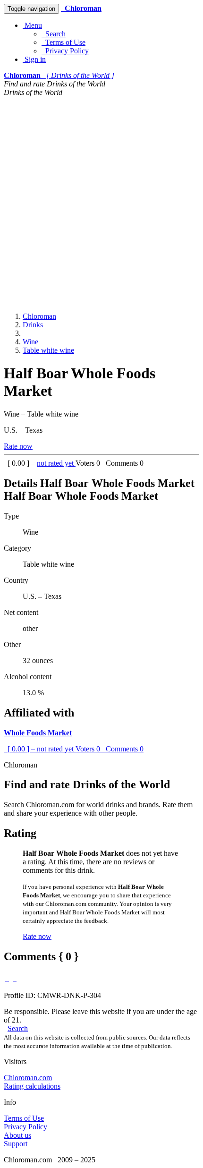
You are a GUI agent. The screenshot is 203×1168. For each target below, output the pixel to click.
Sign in (34, 59)
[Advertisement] (101, 203)
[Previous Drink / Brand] (7, 978)
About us (17, 1135)
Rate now (18, 446)
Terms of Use (63, 42)
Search (54, 34)
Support (15, 1144)
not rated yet (56, 463)
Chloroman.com (28, 1078)
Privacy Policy (65, 51)
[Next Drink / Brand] (15, 978)
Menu (32, 25)
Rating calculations (32, 1086)
